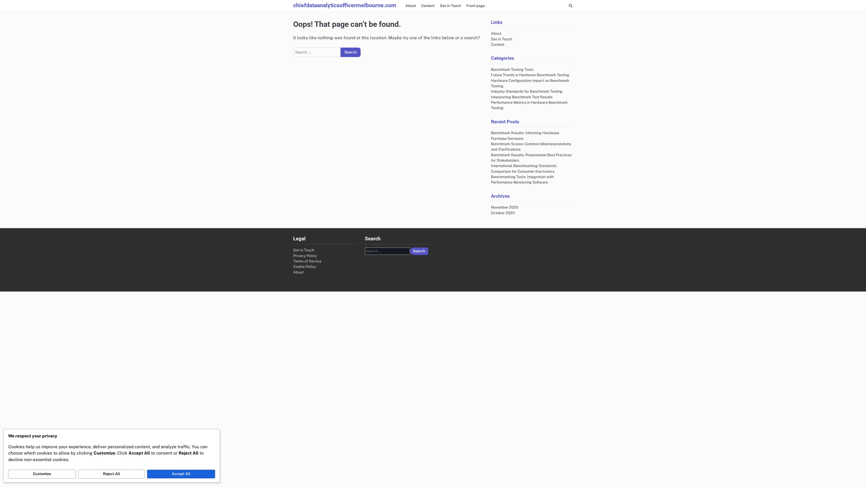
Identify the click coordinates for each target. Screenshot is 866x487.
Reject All (111, 474)
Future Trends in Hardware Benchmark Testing (530, 75)
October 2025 (503, 213)
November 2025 (504, 207)
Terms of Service (307, 261)
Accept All (181, 474)
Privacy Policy (305, 256)
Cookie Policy (304, 266)
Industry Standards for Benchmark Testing (526, 91)
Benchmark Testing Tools (512, 69)
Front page (475, 6)
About (410, 6)
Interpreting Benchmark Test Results (522, 97)
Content (428, 6)
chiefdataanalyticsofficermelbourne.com (344, 5)
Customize (42, 474)
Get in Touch (450, 6)
